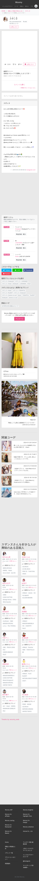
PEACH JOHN (11, 647)
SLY (4, 706)
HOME (3, 11)
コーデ (16, 6)
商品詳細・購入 (21, 234)
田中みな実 (6, 557)
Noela (10, 570)
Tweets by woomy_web (10, 719)
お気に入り (14, 27)
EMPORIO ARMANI (27, 709)
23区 (4, 647)
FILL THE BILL (12, 626)
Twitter (7, 270)
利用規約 (7, 863)
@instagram (26, 861)
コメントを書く (19, 85)
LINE (18, 270)
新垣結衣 (5, 612)
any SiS (13, 573)
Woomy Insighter (28, 810)
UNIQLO (24, 593)
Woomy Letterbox (28, 827)
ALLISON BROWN (27, 597)
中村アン (5, 638)
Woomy (18, 2)
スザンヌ (27, 11)
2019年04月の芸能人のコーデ (10, 306)
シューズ (17, 254)
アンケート (20, 319)
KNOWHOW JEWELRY (9, 708)
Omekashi (18, 229)
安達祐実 (25, 638)
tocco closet (6, 573)
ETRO (14, 599)
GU (35, 593)
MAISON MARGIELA (28, 623)
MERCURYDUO (7, 568)
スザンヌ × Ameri (6, 283)
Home (6, 842)
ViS (23, 626)
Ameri (17, 256)
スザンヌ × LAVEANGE (21, 281)
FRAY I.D (24, 571)
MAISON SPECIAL (8, 623)
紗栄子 (24, 583)
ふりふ (4, 626)
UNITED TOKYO (7, 685)
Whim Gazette (7, 602)
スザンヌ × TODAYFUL (19, 290)
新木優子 (5, 695)
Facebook (29, 270)
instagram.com (30, 170)
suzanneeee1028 (16, 21)
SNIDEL (5, 570)
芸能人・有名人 (24, 6)
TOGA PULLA (30, 649)
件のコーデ (33, 561)
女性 (25, 21)
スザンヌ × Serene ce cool (9, 295)
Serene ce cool (13, 297)
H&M (11, 621)
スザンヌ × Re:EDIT (7, 293)
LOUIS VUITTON (7, 597)
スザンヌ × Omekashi (8, 281)
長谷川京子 (6, 583)
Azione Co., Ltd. (28, 831)
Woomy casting (9, 820)
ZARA (4, 595)
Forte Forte (31, 571)
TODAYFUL (25, 295)
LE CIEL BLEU (26, 569)
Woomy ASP (8, 810)
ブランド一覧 (9, 853)
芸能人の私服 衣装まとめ (15, 11)
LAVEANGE (18, 242)
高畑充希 (5, 664)
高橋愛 (24, 612)
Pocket (7, 274)
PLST (4, 654)
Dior (4, 649)
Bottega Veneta (7, 599)
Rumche (30, 647)
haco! (24, 628)
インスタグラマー (7, 6)
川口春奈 (25, 695)
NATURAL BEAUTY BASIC (29, 678)
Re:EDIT (32, 295)
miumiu (30, 593)
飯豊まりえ (26, 664)
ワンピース (18, 227)
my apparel (25, 595)
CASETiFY (28, 626)
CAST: (24, 680)
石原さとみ (26, 557)
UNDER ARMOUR (8, 652)
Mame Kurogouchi (8, 680)
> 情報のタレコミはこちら (27, 88)
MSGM (29, 704)
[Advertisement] (19, 193)
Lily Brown (25, 566)
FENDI (24, 704)
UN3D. (24, 573)
